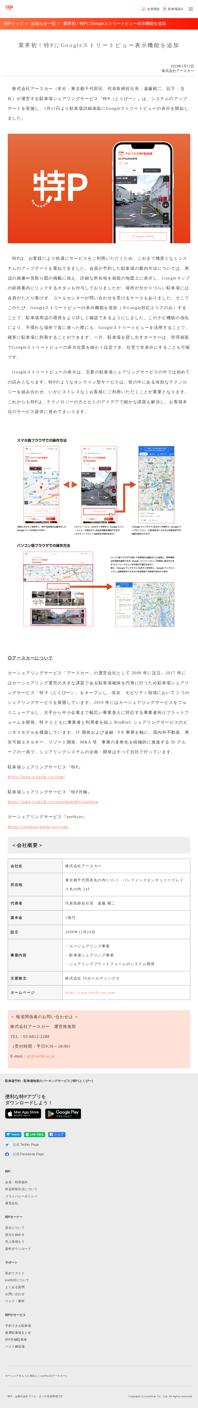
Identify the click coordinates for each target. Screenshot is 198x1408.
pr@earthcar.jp (41, 1056)
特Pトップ (13, 23)
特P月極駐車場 (16, 1339)
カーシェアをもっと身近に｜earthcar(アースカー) (36, 1375)
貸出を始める (14, 1234)
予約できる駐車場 (18, 1326)
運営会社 (11, 1203)
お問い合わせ (14, 1294)
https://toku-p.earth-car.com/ (36, 777)
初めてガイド (14, 1273)
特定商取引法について (21, 1189)
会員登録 (153, 9)
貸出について (14, 1228)
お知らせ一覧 (43, 23)
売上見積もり (14, 1241)
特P (7, 1171)
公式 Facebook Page (28, 1154)
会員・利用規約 (16, 1182)
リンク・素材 (14, 1301)
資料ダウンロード (18, 1249)
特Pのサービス (15, 1315)
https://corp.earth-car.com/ (90, 992)
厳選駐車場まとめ (18, 1332)
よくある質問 (14, 1287)
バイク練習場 (14, 1346)
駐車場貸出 (176, 9)
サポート (11, 1262)
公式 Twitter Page (26, 1144)
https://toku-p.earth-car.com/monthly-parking (53, 802)
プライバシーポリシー (21, 1196)
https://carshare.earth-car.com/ (38, 826)
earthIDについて (17, 1280)
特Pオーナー (14, 1217)
